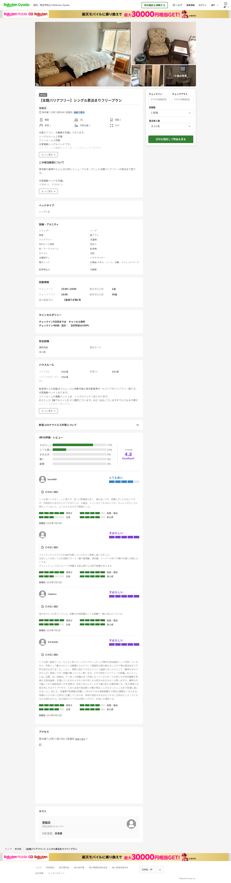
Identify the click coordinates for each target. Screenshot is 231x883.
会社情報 (39, 873)
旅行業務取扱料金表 (98, 867)
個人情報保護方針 (120, 867)
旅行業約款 (64, 867)
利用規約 (50, 867)
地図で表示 (79, 112)
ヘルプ (38, 867)
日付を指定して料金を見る (171, 139)
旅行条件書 (79, 867)
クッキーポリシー (56, 873)
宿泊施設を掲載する (154, 5)
